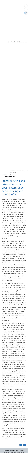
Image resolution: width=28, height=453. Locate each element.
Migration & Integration (13, 4)
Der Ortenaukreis (6, 14)
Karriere (2, 30)
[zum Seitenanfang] (24, 445)
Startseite (4, 175)
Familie (3, 4)
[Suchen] (25, 9)
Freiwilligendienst (18, 34)
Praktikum (10, 34)
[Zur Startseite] (5, 47)
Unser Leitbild (5, 36)
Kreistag (2, 25)
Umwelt (3, 8)
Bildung (24, 16)
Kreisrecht (22, 27)
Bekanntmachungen (14, 19)
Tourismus (4, 19)
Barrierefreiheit (19, 450)
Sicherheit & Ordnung (7, 6)
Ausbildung (23, 32)
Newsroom (3, 38)
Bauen (3, 3)
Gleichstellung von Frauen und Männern (13, 21)
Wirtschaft (18, 6)
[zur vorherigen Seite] (20, 445)
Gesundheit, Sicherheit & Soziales (11, 16)
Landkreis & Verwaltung (7, 12)
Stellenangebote (6, 32)
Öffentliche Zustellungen (20, 40)
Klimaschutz (24, 17)
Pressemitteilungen (7, 40)
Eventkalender (15, 32)
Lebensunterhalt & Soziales (13, 3)
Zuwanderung (5, 17)
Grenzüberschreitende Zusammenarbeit (13, 23)
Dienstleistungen (5, 1)
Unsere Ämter (4, 10)
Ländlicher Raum (15, 17)
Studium (3, 34)
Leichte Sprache (11, 42)
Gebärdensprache (22, 42)
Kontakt (13, 450)
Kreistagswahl (5, 28)
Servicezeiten (7, 450)
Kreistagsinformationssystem (10, 27)
